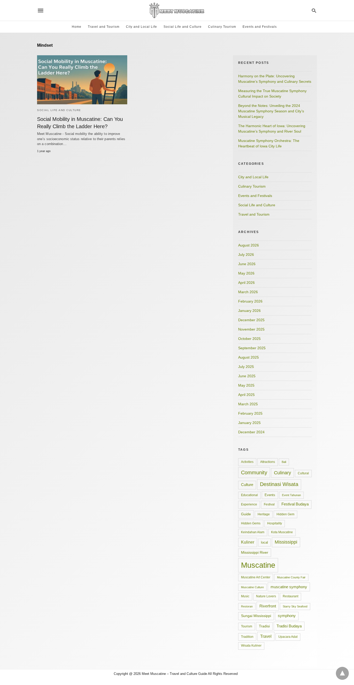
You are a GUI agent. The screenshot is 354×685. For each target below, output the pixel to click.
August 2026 (248, 245)
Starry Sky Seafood (295, 606)
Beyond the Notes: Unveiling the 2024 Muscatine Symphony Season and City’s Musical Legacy (271, 111)
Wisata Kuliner (251, 645)
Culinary (282, 472)
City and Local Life (141, 27)
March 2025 (248, 404)
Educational (249, 495)
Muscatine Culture (252, 587)
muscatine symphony (289, 587)
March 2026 (248, 292)
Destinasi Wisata (279, 484)
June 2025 (247, 376)
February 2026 (250, 301)
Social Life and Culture (183, 27)
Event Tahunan (291, 495)
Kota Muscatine (282, 532)
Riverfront (267, 606)
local (264, 542)
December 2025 (251, 320)
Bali (284, 461)
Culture (247, 485)
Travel (266, 636)
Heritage (264, 514)
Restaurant (290, 596)
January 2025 (249, 423)
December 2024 (251, 432)
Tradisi (264, 626)
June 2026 (247, 264)
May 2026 (246, 273)
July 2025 (246, 367)
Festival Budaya (295, 504)
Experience (249, 504)
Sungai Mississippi (256, 616)
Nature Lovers (266, 596)
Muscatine (258, 565)
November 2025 (251, 329)
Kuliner (247, 542)
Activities (247, 462)
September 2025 (252, 348)
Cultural (303, 473)
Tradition (247, 637)
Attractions (267, 462)
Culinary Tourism (222, 27)
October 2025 (249, 339)
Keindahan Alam (252, 532)
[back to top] (342, 673)
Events (270, 495)
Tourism (246, 626)
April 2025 (246, 395)
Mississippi (286, 542)
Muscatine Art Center (255, 577)
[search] (314, 10)
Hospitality (274, 523)
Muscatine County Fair (291, 577)
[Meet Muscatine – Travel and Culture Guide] (177, 10)
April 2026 (246, 282)
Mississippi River (254, 552)
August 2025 (248, 357)
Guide (246, 514)
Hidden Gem (285, 514)
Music (245, 596)
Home (76, 27)
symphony (287, 616)
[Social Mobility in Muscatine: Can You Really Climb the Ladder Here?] (82, 79)
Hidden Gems (250, 523)
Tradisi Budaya (289, 626)
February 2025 (250, 413)
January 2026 (249, 311)
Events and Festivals (260, 27)
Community (254, 472)
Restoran (247, 606)
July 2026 (246, 254)
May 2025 (246, 385)
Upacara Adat (288, 636)
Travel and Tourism (103, 27)
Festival (269, 504)
